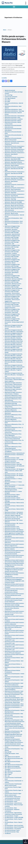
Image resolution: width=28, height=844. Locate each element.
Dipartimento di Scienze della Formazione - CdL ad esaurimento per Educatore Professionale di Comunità (14, 552)
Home (4, 30)
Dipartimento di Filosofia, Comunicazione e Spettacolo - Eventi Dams (14, 191)
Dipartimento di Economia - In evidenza (13, 119)
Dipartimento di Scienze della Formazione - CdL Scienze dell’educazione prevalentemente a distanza (14, 590)
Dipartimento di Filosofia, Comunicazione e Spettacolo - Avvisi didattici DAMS (14, 158)
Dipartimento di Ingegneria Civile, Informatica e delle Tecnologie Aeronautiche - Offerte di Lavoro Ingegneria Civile (12, 299)
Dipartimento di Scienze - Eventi (12, 462)
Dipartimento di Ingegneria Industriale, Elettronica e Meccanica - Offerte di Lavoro (14, 366)
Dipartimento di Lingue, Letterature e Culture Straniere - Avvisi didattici (13, 386)
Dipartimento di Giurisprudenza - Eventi (14, 221)
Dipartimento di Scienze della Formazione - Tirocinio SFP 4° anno (14, 645)
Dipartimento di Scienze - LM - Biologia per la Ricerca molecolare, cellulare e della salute (14, 470)
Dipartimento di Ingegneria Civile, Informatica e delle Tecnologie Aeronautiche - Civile (12, 242)
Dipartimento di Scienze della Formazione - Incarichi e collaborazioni (14, 623)
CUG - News (7, 101)
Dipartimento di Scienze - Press (12, 526)
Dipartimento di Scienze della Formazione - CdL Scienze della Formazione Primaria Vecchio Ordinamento (14, 600)
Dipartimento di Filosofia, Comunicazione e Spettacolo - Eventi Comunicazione (14, 188)
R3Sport (7, 755)
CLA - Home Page (8, 95)
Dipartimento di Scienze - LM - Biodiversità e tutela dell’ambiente (14, 466)
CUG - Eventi (7, 100)
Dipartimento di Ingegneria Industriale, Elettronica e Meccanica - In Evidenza (13, 334)
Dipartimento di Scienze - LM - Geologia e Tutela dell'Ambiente (14, 476)
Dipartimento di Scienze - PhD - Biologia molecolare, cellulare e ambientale (14, 514)
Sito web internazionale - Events (12, 830)
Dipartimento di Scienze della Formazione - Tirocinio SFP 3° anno (14, 642)
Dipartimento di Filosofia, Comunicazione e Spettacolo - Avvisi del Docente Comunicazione (14, 143)
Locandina (4, 78)
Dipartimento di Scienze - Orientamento (14, 512)
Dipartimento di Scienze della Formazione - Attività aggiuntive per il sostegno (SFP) (14, 532)
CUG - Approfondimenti (10, 98)
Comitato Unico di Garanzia (11, 96)
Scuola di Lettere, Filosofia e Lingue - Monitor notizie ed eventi (13, 794)
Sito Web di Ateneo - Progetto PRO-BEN (14, 817)
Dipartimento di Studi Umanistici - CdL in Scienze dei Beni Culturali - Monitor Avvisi (14, 698)
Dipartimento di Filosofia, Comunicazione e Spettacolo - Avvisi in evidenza (14, 164)
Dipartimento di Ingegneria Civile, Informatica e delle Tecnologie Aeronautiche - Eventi (12, 247)
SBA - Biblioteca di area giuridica (12, 766)
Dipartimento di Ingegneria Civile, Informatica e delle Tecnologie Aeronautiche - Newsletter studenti (13, 266)
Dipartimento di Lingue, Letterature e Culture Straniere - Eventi (13, 390)
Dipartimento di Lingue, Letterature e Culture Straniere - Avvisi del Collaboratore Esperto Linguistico (14, 379)
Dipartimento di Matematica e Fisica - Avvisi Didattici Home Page (13, 402)
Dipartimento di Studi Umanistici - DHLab (14, 704)
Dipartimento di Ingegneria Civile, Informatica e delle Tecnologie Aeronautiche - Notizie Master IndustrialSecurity (12, 272)
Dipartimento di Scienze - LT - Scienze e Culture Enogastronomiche (14, 489)
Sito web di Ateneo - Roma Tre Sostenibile (14, 827)
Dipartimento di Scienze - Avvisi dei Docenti (14, 453)
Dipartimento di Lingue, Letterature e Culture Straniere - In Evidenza (13, 393)
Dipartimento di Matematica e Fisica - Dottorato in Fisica (13, 415)
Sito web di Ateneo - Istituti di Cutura (13, 803)
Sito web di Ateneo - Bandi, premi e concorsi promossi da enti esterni (13, 797)
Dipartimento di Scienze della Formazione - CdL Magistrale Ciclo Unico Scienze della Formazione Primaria (14, 565)
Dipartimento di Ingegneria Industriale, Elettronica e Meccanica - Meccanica (13, 358)
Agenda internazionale (10, 90)
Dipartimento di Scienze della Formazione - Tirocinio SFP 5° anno (14, 648)
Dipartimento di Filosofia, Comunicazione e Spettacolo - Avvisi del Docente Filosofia (14, 150)
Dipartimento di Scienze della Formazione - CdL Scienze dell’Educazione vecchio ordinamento (14, 595)
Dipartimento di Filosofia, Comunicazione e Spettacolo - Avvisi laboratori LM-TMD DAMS (14, 173)
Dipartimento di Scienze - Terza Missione (14, 530)
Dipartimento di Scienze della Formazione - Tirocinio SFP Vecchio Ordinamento (14, 652)
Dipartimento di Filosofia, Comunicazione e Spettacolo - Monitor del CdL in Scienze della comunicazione (14, 208)
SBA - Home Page (9, 773)
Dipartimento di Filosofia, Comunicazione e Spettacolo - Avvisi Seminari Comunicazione (14, 181)
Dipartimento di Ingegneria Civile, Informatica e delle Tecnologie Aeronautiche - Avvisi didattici (12, 237)
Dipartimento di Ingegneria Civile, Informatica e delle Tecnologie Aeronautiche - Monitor (12, 261)
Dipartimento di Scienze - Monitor (12, 498)
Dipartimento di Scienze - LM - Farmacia (14, 474)
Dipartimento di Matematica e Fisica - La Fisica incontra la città (14, 428)
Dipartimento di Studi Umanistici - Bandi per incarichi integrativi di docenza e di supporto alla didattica (14, 688)
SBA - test (7, 776)
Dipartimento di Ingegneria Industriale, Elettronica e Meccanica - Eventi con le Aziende (13, 351)
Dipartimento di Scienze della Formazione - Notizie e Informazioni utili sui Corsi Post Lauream (14, 632)
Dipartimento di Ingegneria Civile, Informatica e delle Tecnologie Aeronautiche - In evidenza (12, 251)
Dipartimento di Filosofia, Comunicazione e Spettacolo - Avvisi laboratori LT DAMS (14, 177)
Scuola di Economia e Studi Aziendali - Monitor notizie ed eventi (13, 784)
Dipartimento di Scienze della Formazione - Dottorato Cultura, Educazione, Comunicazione (14, 608)
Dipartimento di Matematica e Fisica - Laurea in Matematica (13, 434)
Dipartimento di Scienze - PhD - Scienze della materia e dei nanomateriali (14, 517)
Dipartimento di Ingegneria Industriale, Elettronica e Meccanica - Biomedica (13, 337)
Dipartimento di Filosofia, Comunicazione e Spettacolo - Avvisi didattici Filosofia (14, 161)
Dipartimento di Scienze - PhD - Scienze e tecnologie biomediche (14, 524)
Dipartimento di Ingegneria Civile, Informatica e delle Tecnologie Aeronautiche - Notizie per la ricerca (13, 282)
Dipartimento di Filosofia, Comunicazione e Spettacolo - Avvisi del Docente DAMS (14, 147)
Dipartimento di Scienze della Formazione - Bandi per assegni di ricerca (14, 545)
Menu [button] (25, 842)
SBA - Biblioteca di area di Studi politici (14, 764)
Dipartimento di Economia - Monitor (13, 120)
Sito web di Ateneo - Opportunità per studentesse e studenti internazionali (13, 813)
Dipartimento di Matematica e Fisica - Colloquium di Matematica (13, 409)
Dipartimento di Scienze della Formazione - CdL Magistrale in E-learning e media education (14, 574)
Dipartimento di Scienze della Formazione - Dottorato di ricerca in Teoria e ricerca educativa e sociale (14, 613)
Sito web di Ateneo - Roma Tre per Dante (14, 825)
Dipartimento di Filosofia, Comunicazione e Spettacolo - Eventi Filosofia (14, 195)
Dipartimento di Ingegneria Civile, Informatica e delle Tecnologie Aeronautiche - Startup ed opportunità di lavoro (14, 321)
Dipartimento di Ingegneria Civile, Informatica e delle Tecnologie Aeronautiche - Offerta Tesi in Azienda (13, 287)
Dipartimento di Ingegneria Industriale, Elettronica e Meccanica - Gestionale (13, 354)
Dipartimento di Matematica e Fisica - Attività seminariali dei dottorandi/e (13, 396)
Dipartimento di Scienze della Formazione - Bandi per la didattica (14, 548)
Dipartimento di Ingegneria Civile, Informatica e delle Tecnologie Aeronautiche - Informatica (12, 256)
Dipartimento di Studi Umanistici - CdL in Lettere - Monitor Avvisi (14, 695)
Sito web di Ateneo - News (11, 808)
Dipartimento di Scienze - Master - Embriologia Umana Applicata (12, 495)
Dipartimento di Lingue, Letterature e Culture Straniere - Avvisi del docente (13, 383)
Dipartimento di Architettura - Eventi (13, 109)
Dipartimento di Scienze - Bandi (12, 458)
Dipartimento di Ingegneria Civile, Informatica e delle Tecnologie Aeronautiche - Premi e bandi (12, 311)
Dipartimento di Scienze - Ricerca (12, 528)
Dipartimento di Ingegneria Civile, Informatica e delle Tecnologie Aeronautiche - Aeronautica (12, 227)
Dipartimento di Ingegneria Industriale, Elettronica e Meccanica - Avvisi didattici (14, 330)
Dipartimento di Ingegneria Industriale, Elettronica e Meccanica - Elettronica (13, 343)
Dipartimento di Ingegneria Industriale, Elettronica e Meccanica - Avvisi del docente (13, 327)
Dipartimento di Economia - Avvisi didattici (14, 116)
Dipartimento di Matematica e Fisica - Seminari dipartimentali (13, 447)
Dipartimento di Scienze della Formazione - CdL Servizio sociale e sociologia (14, 604)
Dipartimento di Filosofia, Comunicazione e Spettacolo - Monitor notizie (14, 212)
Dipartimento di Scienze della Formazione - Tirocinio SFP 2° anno (14, 639)
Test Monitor (8, 833)
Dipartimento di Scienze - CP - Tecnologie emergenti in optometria (14, 460)
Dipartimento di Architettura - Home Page (14, 111)
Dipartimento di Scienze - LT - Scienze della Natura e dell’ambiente (14, 485)
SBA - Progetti (8, 774)
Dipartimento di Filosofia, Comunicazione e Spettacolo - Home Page (14, 198)
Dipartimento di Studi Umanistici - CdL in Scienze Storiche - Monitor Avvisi (14, 701)
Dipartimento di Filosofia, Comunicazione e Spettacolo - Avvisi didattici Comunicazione (14, 154)
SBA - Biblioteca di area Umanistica (13, 771)
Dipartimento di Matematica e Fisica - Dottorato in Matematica (13, 418)
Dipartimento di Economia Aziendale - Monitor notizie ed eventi (13, 139)
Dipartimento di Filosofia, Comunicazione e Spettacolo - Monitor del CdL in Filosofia (14, 204)
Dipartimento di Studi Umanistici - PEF (13, 731)
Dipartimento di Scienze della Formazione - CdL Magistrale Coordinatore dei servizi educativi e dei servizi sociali (14, 569)
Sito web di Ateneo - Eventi (11, 801)
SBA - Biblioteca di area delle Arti (12, 757)
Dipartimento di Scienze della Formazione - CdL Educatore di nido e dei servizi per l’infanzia (14, 557)
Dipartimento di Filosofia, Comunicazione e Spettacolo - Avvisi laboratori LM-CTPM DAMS (14, 168)
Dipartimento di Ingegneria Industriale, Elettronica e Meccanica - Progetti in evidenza (13, 370)
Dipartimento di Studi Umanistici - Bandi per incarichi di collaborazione (14, 684)
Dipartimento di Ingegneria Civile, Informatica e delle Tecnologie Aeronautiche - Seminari (12, 315)
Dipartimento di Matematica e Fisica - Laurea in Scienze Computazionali (13, 437)
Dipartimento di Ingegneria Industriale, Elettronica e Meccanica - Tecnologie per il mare (14, 374)
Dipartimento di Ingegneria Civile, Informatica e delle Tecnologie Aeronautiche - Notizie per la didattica (13, 277)
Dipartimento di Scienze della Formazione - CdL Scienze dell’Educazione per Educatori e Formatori (14, 585)
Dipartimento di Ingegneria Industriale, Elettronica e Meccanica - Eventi (13, 346)
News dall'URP (8, 752)
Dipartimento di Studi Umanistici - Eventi (14, 705)
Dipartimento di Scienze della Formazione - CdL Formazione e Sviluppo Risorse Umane (14, 560)
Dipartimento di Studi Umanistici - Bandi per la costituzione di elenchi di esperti (14, 692)
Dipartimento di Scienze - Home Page (13, 464)
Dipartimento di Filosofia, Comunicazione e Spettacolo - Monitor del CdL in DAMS (14, 201)
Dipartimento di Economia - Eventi (12, 117)
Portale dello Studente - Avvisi (12, 753)
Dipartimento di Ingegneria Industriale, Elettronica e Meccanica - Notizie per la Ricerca (13, 362)
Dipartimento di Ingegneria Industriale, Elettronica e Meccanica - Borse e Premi (14, 340)
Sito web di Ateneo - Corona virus (12, 800)
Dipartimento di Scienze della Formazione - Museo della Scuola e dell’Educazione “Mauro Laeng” (14, 627)
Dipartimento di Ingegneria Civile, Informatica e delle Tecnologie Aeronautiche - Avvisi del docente (12, 232)
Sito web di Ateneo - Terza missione (13, 828)
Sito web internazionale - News (12, 832)
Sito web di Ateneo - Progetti (11, 816)
